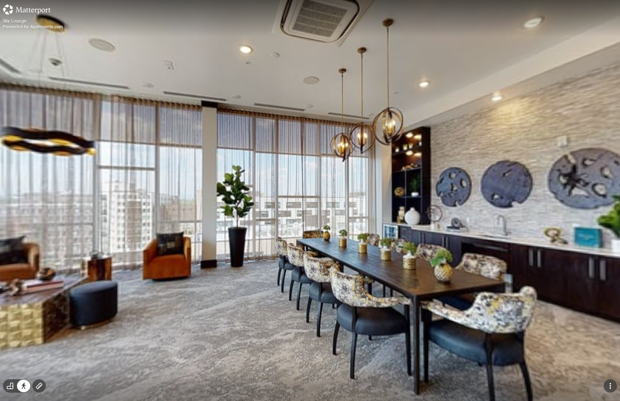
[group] (17, 386)
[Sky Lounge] (310, 200)
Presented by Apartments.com (33, 26)
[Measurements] (39, 386)
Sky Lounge (14, 21)
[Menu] (610, 386)
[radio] (10, 385)
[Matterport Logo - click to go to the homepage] (26, 9)
